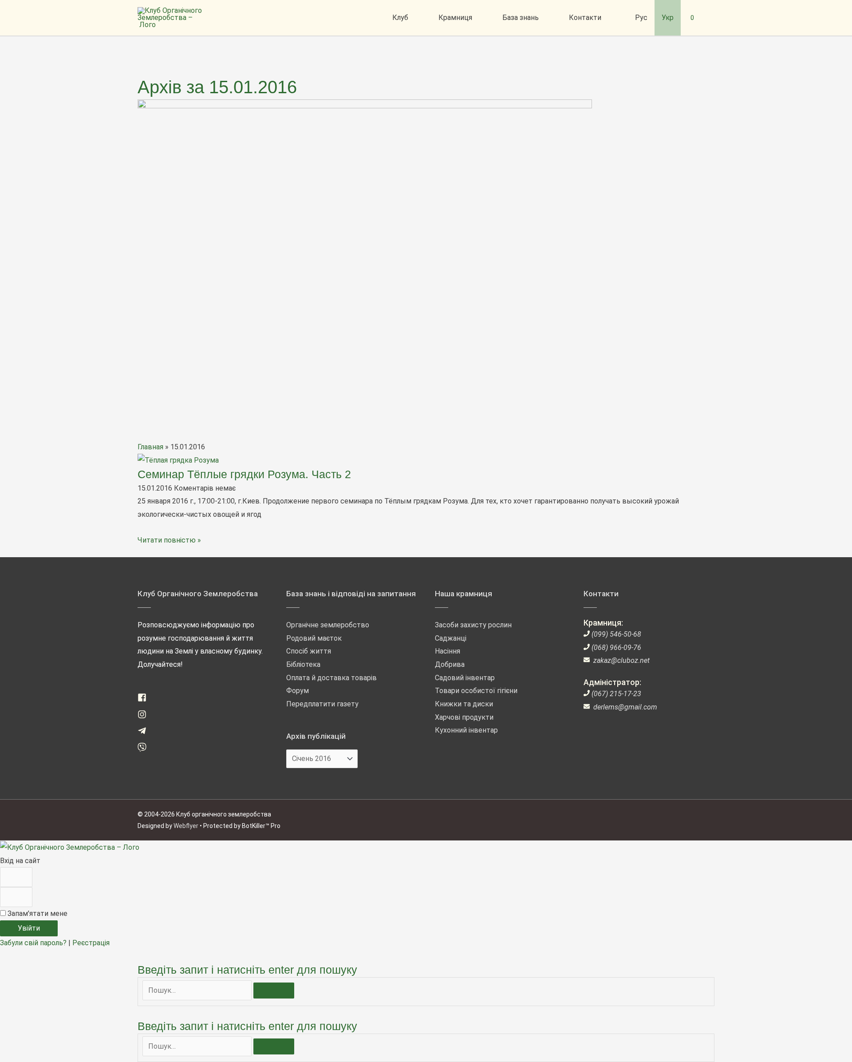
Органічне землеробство (327, 625)
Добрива (450, 664)
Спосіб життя (308, 651)
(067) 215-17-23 (616, 694)
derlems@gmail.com (625, 707)
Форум (297, 690)
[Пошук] (273, 991)
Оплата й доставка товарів (331, 678)
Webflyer (186, 825)
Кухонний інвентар (466, 730)
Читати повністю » (169, 540)
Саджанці (450, 638)
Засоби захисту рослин (473, 625)
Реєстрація (91, 943)
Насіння (447, 651)
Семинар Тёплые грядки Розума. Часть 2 (244, 474)
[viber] (145, 749)
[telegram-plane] (145, 733)
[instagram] (145, 716)
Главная (150, 447)
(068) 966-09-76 (616, 647)
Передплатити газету (322, 704)
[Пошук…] (197, 990)
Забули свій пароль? (34, 943)
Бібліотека (303, 664)
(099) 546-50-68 (616, 634)
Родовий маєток (314, 638)
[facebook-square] (145, 699)
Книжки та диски (464, 704)
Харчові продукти (464, 717)
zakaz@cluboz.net (621, 660)
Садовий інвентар (465, 678)
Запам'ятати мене (36, 913)
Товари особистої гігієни (476, 690)
